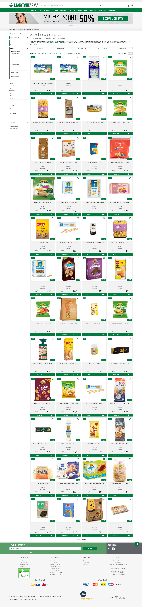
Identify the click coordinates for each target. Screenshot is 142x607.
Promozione (69, 53)
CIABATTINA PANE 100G (42, 483)
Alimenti (26, 29)
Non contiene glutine (13, 126)
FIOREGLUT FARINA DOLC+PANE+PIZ (43, 162)
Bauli (10, 93)
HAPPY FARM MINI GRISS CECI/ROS (120, 162)
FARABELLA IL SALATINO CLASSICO (120, 122)
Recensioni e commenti (55, 574)
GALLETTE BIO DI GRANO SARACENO (43, 363)
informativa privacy (25, 552)
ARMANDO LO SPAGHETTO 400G (68, 443)
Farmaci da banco (31, 10)
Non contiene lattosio (13, 128)
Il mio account (86, 560)
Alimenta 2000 (12, 90)
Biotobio (11, 98)
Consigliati (77, 53)
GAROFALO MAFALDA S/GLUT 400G (120, 242)
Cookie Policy (55, 570)
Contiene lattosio (12, 124)
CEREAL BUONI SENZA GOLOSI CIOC (94, 283)
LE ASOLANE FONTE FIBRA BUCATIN (42, 443)
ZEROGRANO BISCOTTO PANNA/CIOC (120, 202)
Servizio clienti (128, 0)
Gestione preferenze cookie (55, 572)
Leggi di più (33, 44)
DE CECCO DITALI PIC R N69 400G (69, 202)
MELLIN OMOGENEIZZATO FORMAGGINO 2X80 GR (69, 82)
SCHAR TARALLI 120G (43, 242)
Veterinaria (102, 10)
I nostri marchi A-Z (24, 566)
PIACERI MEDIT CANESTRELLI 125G (94, 122)
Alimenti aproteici (14, 72)
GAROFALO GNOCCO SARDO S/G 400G (43, 122)
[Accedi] (128, 6)
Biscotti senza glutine (16, 59)
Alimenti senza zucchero (16, 69)
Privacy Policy (55, 568)
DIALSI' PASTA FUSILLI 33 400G (68, 323)
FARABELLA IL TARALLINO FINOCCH (120, 82)
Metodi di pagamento (55, 560)
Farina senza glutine (16, 64)
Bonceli (10, 118)
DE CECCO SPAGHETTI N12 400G (68, 242)
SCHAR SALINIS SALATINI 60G (94, 443)
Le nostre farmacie (117, 560)
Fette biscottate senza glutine (18, 61)
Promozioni (112, 10)
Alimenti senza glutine (15, 51)
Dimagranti (12, 44)
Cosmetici (72, 10)
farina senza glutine (51, 42)
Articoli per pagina (121, 53)
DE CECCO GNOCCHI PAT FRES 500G (94, 202)
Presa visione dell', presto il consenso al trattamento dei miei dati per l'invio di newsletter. (39, 552)
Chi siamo (114, 0)
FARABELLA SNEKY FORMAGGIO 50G (68, 403)
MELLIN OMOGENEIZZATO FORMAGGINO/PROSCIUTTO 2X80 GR (43, 82)
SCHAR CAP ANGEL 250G (94, 162)
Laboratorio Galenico (24, 564)
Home (10, 29)
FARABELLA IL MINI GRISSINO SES (43, 202)
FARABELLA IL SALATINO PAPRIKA (43, 323)
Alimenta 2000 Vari (13, 110)
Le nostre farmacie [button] (13, 0)
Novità (62, 53)
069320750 (121, 0)
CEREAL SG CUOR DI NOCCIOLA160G (68, 283)
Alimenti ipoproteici (15, 76)
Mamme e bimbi (82, 10)
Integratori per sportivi (15, 41)
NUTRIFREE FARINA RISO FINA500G (94, 242)
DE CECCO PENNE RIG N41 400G (42, 283)
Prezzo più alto (54, 53)
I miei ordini (86, 562)
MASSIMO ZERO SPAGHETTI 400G (120, 363)
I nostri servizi (24, 562)
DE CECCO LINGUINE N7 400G (94, 403)
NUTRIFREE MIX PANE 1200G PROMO (120, 403)
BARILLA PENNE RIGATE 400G (68, 524)
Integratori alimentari (14, 37)
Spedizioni (55, 562)
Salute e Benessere (60, 10)
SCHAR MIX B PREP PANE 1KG (94, 323)
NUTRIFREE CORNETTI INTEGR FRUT (68, 483)
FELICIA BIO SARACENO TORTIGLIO (43, 524)
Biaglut (10, 95)
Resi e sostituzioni (55, 566)
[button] (70, 25)
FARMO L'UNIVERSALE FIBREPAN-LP (120, 443)
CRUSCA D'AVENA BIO (94, 363)
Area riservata (86, 564)
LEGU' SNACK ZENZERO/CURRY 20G (94, 524)
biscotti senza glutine (65, 42)
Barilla (10, 91)
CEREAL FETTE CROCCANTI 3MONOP (94, 483)
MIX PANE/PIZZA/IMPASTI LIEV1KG (68, 122)
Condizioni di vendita (55, 564)
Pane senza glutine (16, 53)
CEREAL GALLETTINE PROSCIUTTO (43, 403)
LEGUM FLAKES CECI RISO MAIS (120, 483)
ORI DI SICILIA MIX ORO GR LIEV (94, 82)
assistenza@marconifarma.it (118, 568)
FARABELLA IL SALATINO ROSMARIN (120, 323)
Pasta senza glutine (16, 56)
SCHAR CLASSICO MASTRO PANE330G (120, 283)
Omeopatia (93, 10)
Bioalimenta (11, 96)
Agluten (10, 88)
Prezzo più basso (43, 53)
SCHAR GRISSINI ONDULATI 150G (68, 363)
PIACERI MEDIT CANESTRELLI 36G (120, 524)
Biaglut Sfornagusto (13, 113)
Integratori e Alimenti (45, 10)
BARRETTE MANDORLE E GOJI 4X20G (68, 162)
